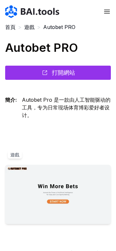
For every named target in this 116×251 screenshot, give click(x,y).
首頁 (10, 27)
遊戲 (29, 27)
